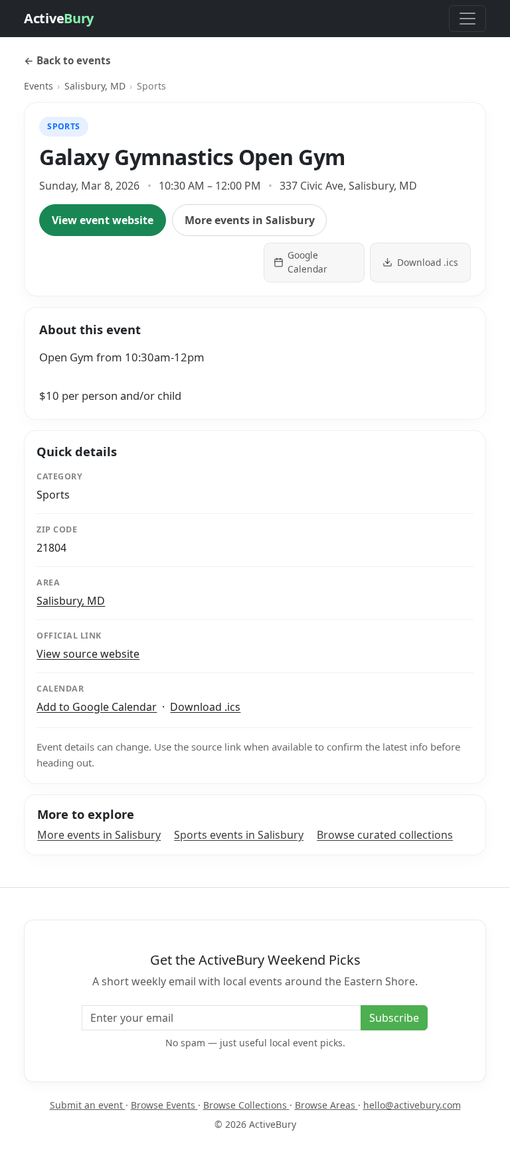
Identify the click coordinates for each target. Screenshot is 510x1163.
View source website (88, 653)
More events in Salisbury (250, 220)
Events (38, 86)
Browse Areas (326, 1105)
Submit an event (88, 1105)
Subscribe (394, 1017)
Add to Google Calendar (97, 707)
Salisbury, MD (95, 86)
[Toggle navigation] (467, 18)
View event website (102, 220)
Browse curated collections (385, 834)
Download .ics (205, 707)
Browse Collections (246, 1105)
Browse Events (164, 1105)
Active (59, 18)
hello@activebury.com (412, 1105)
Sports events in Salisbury (238, 834)
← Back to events (67, 60)
